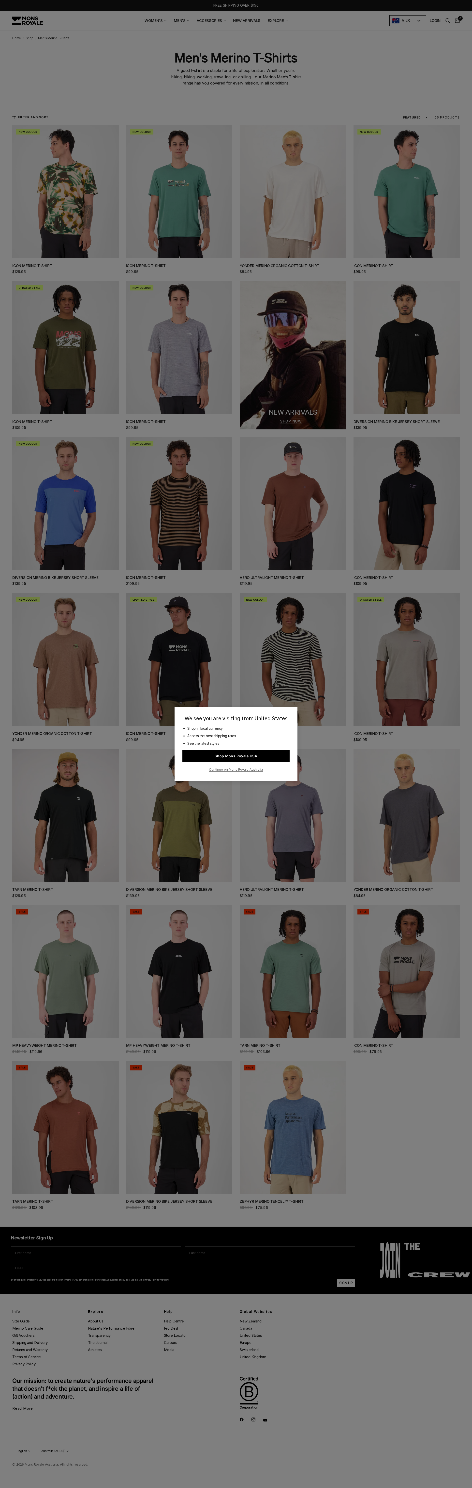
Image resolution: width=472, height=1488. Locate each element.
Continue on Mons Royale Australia (236, 769)
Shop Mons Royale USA (236, 756)
